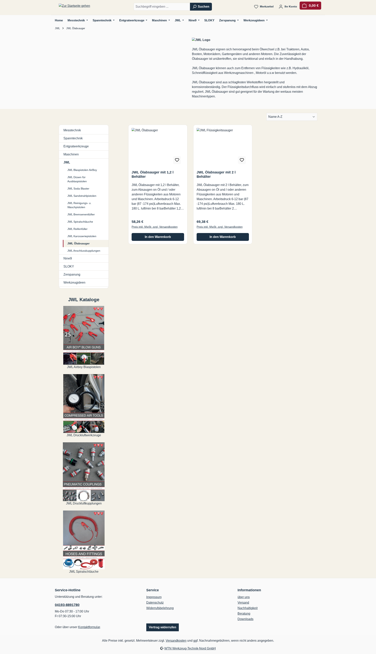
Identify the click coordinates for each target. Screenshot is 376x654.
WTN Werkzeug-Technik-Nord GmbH (190, 648)
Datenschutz (155, 602)
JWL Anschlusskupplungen (83, 250)
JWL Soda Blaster (78, 188)
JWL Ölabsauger (78, 243)
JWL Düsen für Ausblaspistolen (77, 179)
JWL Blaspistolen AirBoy (82, 169)
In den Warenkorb (158, 237)
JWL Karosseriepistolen (81, 236)
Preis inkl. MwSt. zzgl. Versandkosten (155, 226)
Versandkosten (176, 640)
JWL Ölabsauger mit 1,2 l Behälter (153, 174)
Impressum (154, 597)
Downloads (245, 619)
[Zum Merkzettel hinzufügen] (177, 160)
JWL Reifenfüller (77, 228)
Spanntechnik (73, 138)
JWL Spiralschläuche (80, 221)
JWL (66, 162)
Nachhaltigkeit (248, 608)
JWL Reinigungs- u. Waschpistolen (79, 205)
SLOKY (68, 266)
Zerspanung (71, 274)
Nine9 (67, 258)
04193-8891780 (67, 605)
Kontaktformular (89, 627)
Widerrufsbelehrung (160, 608)
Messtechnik (72, 130)
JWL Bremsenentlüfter (81, 214)
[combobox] (162, 7)
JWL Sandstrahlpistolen (81, 195)
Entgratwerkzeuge (76, 146)
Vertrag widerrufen (162, 627)
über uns (244, 597)
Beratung (244, 613)
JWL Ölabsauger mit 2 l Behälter (216, 174)
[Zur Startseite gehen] (74, 6)
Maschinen (71, 154)
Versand (243, 602)
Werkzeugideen (74, 282)
